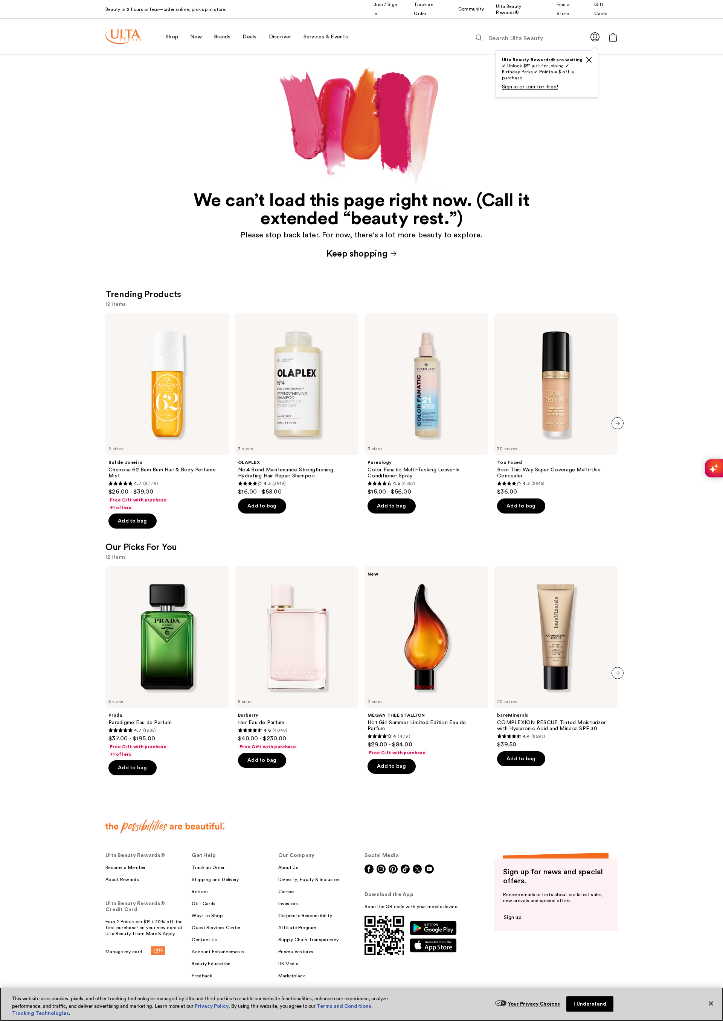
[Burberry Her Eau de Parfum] (296, 658)
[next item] (618, 423)
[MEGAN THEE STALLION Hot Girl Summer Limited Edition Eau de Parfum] (426, 661)
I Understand (590, 1003)
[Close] (711, 1003)
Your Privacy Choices (534, 1003)
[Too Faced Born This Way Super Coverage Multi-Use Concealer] (556, 404)
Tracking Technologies (40, 1013)
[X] (589, 60)
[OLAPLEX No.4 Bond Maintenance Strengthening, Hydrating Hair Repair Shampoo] (296, 404)
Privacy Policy (212, 1006)
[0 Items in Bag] (613, 37)
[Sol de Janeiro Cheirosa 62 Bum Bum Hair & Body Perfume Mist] (167, 411)
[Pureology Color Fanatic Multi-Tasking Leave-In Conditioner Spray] (426, 404)
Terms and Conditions (344, 1006)
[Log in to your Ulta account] (594, 36)
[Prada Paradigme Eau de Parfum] (167, 661)
